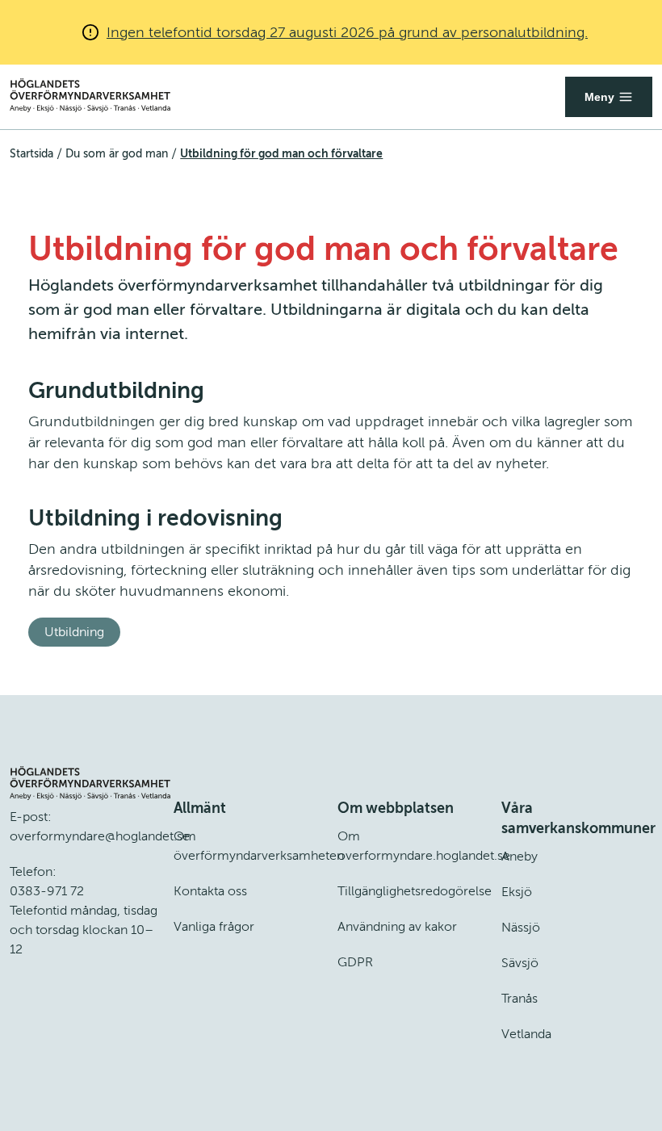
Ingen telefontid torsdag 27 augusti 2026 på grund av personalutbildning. (347, 32)
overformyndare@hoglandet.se (100, 836)
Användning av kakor (397, 926)
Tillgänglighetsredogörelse (414, 891)
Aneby (519, 856)
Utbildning (74, 632)
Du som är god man (116, 154)
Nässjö (520, 927)
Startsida (31, 154)
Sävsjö (519, 963)
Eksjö (516, 892)
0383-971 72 (47, 891)
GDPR (355, 962)
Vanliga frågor (214, 926)
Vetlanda (526, 1034)
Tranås (519, 998)
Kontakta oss (210, 891)
